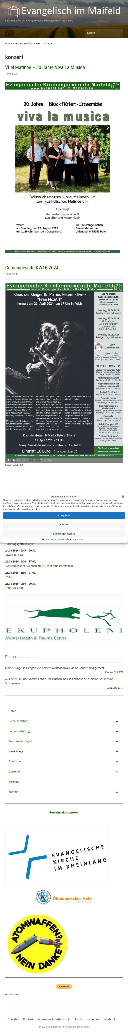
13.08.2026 (11, 73)
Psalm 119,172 (114, 672)
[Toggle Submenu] (117, 721)
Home (8, 43)
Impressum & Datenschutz (58, 539)
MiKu (9, 577)
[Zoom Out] (31, 460)
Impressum (78, 539)
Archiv (78, 1019)
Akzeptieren (64, 515)
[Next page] (13, 460)
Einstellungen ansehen (64, 533)
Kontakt (28, 1019)
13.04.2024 (11, 274)
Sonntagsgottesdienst (20, 544)
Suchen (118, 32)
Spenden (13, 1019)
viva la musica (14, 555)
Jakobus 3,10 (115, 687)
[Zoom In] (37, 460)
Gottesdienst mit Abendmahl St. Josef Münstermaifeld (39, 566)
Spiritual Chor (14, 588)
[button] (123, 496)
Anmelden (11, 994)
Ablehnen (64, 524)
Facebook (110, 1019)
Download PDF (14, 465)
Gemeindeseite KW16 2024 (31, 268)
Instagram (93, 1019)
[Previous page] (8, 460)
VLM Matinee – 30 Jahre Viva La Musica (45, 67)
